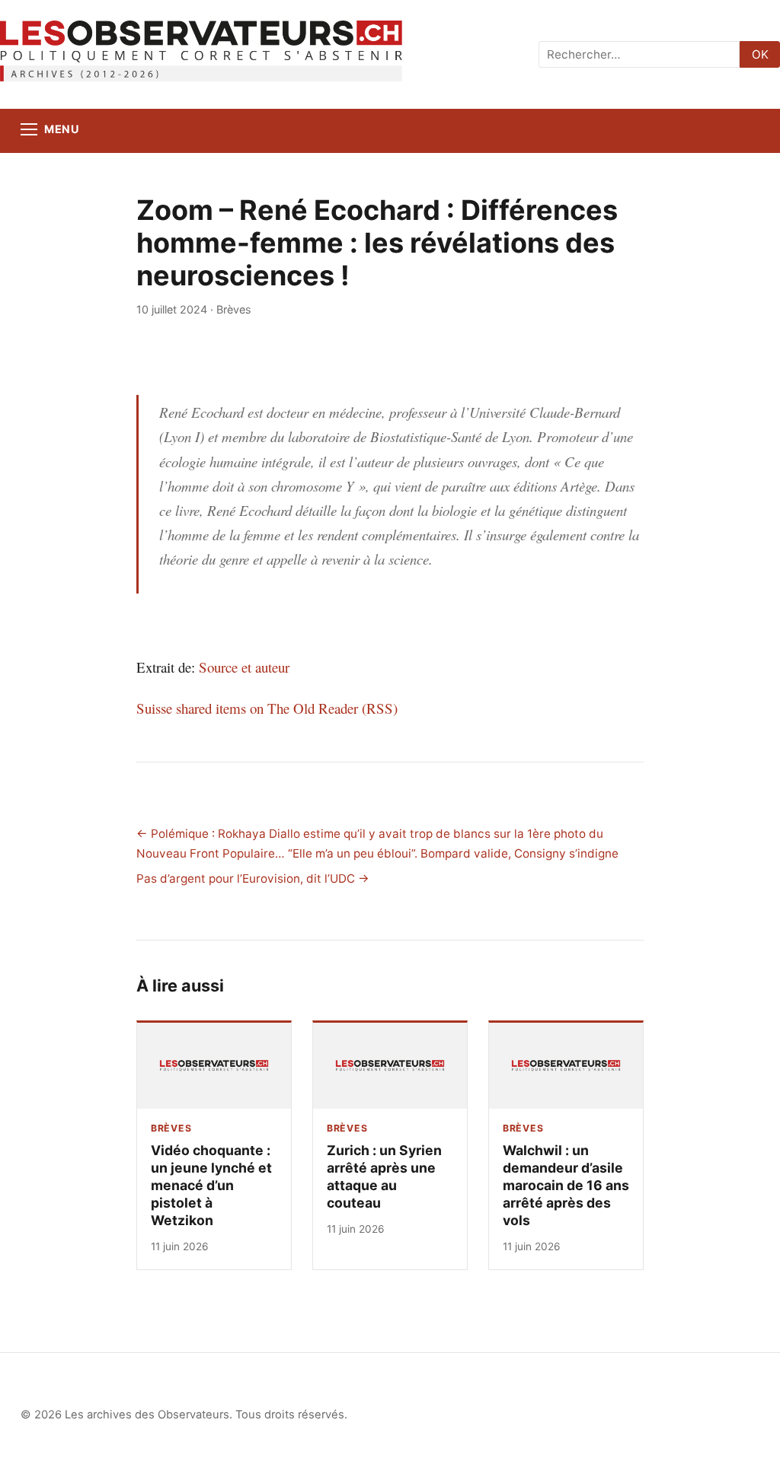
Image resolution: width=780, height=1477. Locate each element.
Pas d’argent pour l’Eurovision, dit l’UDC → (252, 878)
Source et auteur (244, 666)
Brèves (233, 309)
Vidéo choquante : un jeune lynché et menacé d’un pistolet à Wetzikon (211, 1185)
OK (760, 54)
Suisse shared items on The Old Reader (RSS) (267, 708)
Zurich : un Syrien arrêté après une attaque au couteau (384, 1176)
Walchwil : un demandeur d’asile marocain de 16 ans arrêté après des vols (566, 1185)
